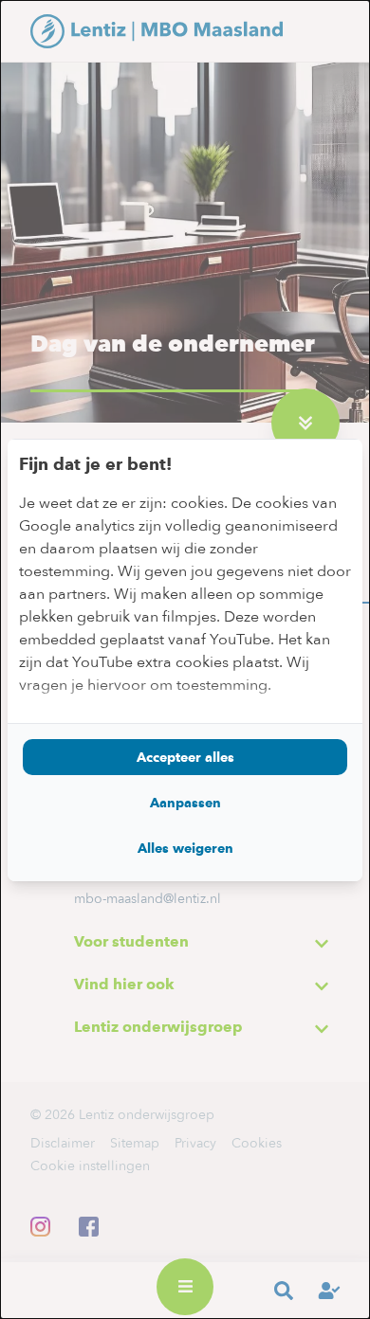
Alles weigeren (185, 848)
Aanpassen (185, 802)
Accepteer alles (185, 757)
